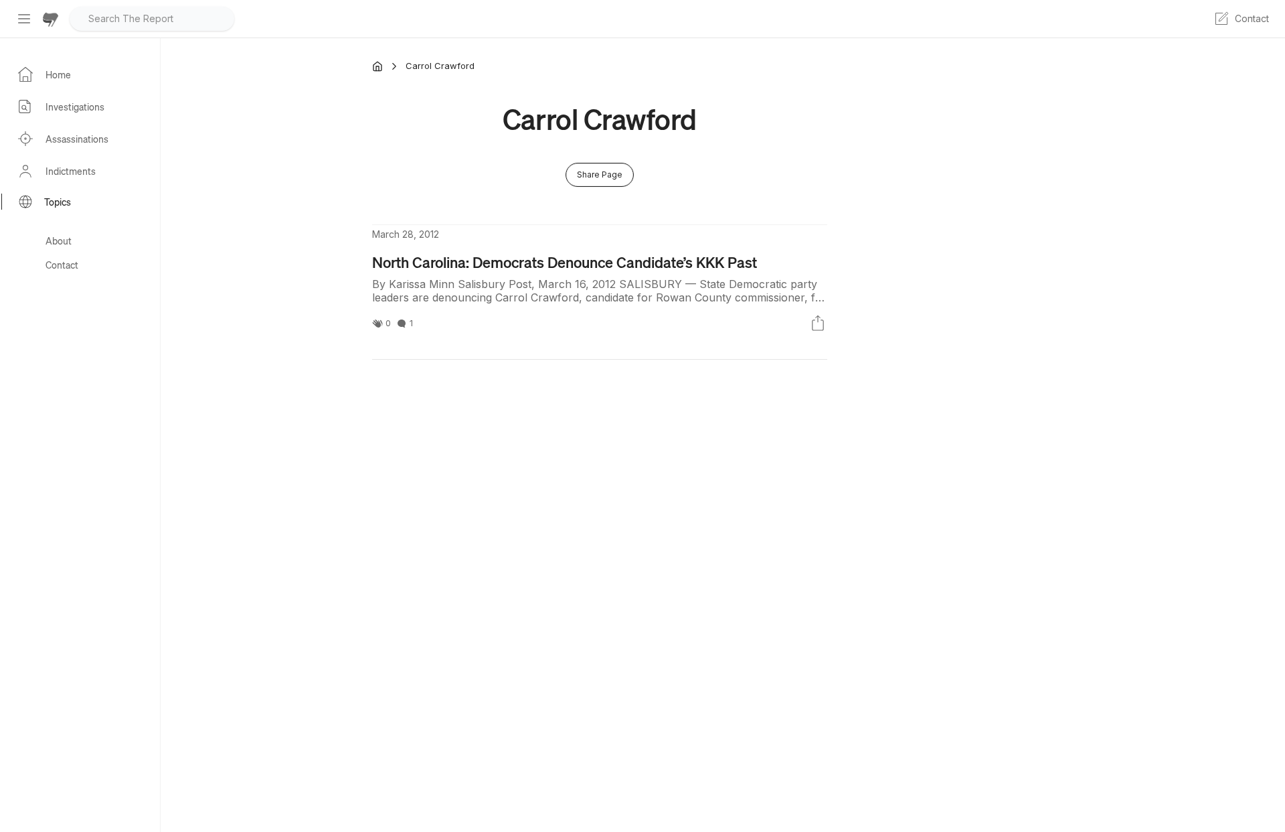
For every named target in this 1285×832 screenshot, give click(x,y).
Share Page (599, 174)
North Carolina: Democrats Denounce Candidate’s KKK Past (564, 262)
